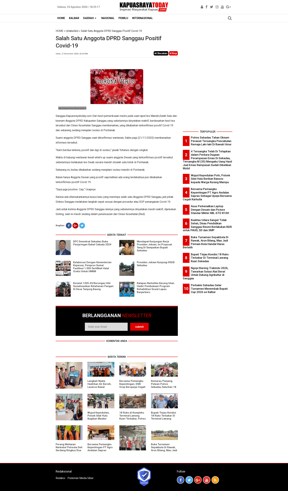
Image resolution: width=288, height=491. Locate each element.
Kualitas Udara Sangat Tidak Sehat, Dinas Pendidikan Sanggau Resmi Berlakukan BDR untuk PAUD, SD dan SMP (207, 225)
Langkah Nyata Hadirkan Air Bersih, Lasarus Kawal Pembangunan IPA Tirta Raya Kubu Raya (100, 387)
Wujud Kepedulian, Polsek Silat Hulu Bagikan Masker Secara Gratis (99, 417)
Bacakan (162, 53)
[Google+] (75, 225)
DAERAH (88, 18)
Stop (174, 53)
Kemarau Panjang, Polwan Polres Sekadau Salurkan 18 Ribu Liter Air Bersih (163, 386)
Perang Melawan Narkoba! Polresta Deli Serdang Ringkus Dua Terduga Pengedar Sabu (69, 450)
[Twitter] (82, 225)
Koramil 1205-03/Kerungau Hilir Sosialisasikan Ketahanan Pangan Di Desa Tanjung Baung (93, 286)
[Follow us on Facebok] (180, 480)
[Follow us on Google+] (198, 480)
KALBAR (74, 18)
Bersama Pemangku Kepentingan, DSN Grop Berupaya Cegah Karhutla (132, 386)
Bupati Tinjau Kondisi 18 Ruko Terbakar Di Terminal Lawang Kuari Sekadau (163, 417)
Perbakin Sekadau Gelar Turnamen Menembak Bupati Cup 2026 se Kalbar (209, 289)
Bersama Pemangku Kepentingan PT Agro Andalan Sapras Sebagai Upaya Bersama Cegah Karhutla (100, 452)
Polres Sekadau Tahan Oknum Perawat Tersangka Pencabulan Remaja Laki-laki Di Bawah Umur (211, 141)
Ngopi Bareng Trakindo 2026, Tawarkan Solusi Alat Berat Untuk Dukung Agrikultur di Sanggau (205, 273)
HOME (61, 18)
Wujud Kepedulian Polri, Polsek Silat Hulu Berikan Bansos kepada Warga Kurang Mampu (210, 179)
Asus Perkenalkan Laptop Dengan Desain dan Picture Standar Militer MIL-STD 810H (210, 209)
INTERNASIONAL (142, 18)
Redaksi (60, 478)
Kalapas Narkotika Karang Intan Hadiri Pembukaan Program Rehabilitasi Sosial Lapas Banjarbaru (155, 288)
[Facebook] (69, 225)
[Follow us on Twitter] (189, 480)
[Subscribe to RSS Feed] (215, 480)
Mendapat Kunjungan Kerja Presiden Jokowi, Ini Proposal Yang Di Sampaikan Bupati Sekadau (154, 246)
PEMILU (123, 18)
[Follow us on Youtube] (206, 480)
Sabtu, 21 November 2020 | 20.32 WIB (72, 54)
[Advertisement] (207, 79)
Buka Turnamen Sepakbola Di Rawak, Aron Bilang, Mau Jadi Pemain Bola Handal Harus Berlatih (164, 450)
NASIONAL (107, 18)
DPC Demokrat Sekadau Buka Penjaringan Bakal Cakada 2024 (92, 243)
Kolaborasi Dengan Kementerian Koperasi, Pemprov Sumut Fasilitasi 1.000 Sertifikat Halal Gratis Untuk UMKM (92, 267)
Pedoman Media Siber (81, 478)
